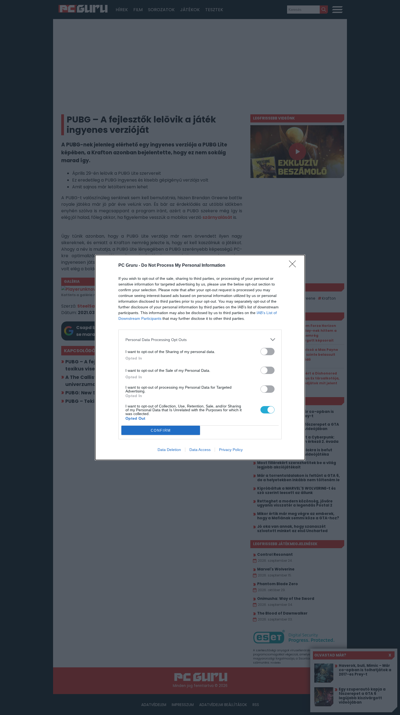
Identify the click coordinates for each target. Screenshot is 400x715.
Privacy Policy (231, 449)
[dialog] (200, 357)
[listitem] (200, 339)
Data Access (200, 449)
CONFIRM (161, 430)
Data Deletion (169, 449)
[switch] (267, 351)
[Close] (294, 265)
